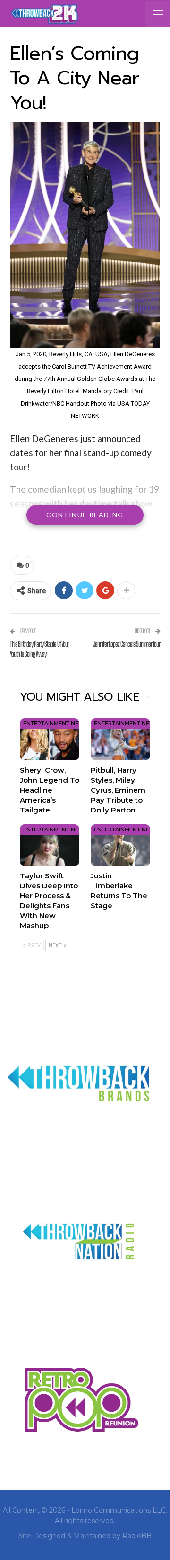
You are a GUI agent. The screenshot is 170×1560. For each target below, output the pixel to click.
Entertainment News (55, 723)
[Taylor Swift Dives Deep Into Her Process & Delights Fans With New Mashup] (49, 845)
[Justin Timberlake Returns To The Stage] (120, 845)
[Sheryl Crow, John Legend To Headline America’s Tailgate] (49, 739)
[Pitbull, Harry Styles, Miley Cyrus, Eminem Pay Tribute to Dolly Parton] (120, 739)
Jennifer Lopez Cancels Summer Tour (126, 644)
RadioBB (137, 1536)
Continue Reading (84, 515)
